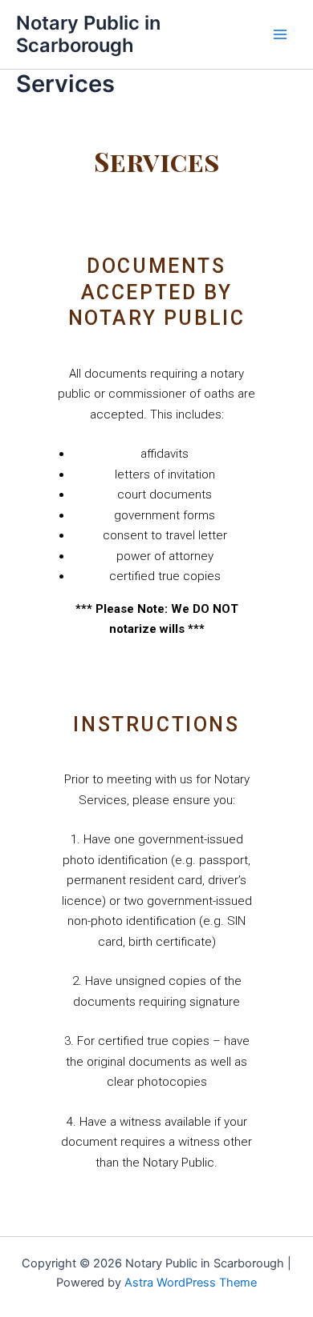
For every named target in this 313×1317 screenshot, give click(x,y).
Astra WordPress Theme (190, 1282)
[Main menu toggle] (280, 34)
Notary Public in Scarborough (88, 34)
